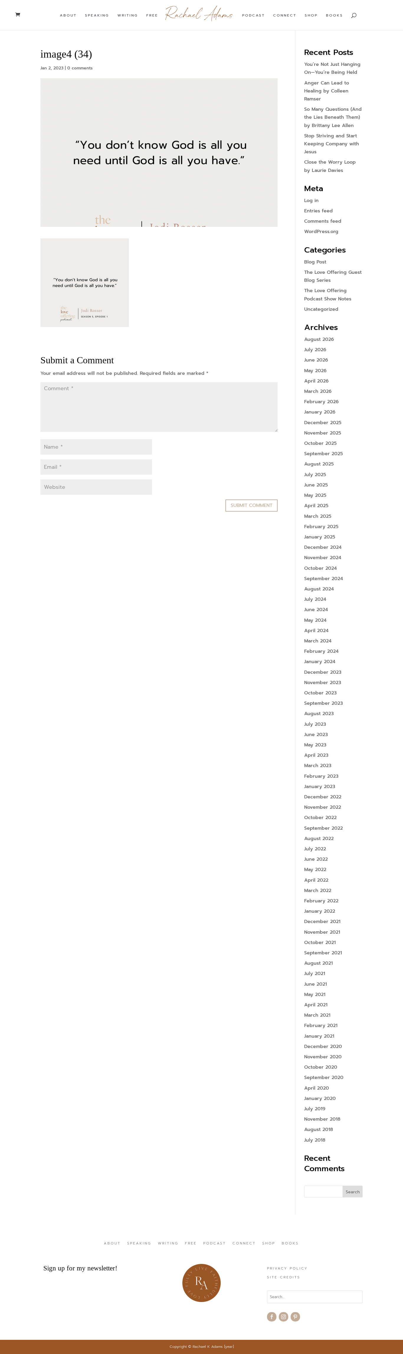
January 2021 (319, 1036)
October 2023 (320, 692)
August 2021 (318, 963)
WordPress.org (321, 231)
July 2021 (314, 973)
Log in (311, 200)
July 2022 (315, 848)
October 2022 (320, 817)
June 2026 (316, 360)
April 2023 (316, 755)
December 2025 (322, 422)
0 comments (80, 68)
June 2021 (315, 984)
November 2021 (322, 932)
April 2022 (316, 880)
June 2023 (316, 734)
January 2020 (320, 1098)
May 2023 (315, 744)
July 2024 (315, 599)
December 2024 (323, 547)
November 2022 (322, 807)
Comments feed (322, 221)
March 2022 (317, 890)
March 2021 (317, 1015)
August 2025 (319, 464)
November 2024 (322, 557)
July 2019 (314, 1108)
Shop (311, 15)
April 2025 (316, 505)
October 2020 (320, 1067)
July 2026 (315, 349)
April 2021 (315, 1004)
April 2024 (316, 630)
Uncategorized (321, 309)
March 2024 (318, 641)
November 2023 (322, 682)
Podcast (253, 15)
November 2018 (322, 1119)
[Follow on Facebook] (271, 1317)
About (68, 15)
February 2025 (321, 526)
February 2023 (321, 776)
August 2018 (318, 1129)
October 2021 (320, 942)
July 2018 (314, 1140)
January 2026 (319, 412)
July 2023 (315, 724)
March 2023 (317, 765)
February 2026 (321, 401)
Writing (127, 15)
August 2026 (319, 339)
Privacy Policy (287, 1268)
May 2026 (315, 370)
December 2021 (322, 921)
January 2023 (319, 786)
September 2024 (323, 578)
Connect (284, 15)
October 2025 (320, 443)
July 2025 (315, 474)
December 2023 (322, 672)
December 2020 (323, 1046)
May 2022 (315, 869)
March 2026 (318, 391)
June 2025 (316, 485)
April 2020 (316, 1088)
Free (152, 15)
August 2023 (319, 713)
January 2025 (319, 537)
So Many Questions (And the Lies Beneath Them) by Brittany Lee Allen (333, 117)
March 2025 (317, 516)
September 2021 (323, 952)
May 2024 (315, 620)
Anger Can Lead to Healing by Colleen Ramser (326, 90)
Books (334, 15)
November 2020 (323, 1056)
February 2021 (321, 1025)
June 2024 (316, 609)
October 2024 (320, 568)
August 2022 (319, 838)
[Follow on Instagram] (283, 1317)
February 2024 (321, 651)
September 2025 (323, 453)
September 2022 (323, 828)
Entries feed (318, 210)
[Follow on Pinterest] (295, 1317)
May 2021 (314, 994)
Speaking (97, 15)
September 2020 (323, 1077)
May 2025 (315, 495)
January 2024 (319, 661)
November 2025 (322, 433)
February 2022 (321, 900)
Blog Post (315, 262)
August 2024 (319, 589)
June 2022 (316, 859)
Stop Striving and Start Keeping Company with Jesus (331, 143)
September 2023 (323, 703)
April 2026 (316, 381)
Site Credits (283, 1277)
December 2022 (322, 796)
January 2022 (319, 911)
